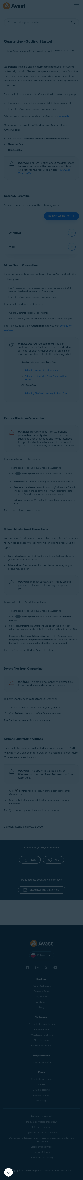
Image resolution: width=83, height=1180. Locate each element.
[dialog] (41, 590)
